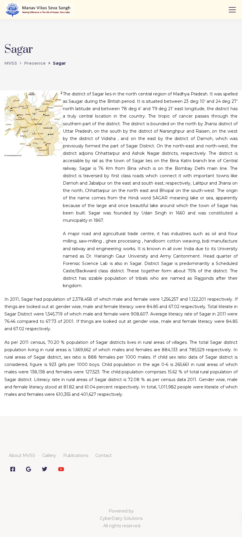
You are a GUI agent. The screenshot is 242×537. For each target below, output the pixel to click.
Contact (103, 455)
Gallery (49, 455)
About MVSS (22, 455)
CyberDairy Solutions (121, 518)
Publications (75, 455)
